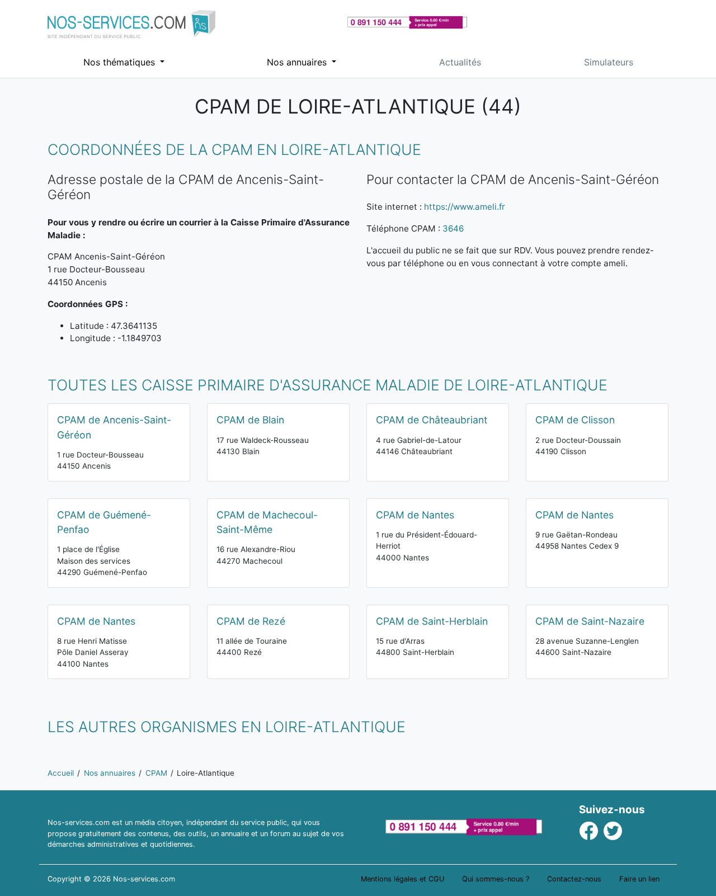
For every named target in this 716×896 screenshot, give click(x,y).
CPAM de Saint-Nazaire (589, 621)
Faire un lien (639, 879)
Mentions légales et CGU (402, 879)
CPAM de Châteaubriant (431, 420)
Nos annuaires (298, 62)
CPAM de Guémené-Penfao (104, 522)
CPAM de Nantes (415, 515)
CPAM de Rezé (250, 621)
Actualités (460, 62)
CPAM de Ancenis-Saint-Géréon (114, 427)
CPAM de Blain (250, 420)
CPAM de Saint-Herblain (432, 621)
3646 (453, 228)
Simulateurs (608, 62)
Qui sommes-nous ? (495, 879)
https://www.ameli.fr (464, 206)
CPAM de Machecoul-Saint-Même (267, 522)
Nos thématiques (120, 62)
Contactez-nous (574, 879)
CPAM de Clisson (575, 420)
